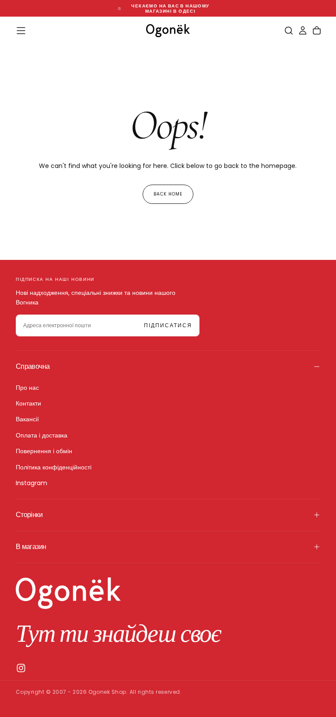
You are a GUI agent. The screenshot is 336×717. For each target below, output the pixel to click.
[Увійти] (303, 31)
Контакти (28, 403)
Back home (168, 194)
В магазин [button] (31, 547)
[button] (21, 30)
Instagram (31, 483)
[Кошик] (317, 31)
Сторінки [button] (29, 515)
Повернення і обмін (44, 451)
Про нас (27, 387)
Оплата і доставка (41, 435)
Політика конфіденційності (53, 467)
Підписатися (168, 325)
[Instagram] (21, 668)
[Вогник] (68, 593)
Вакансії (27, 419)
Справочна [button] (32, 366)
